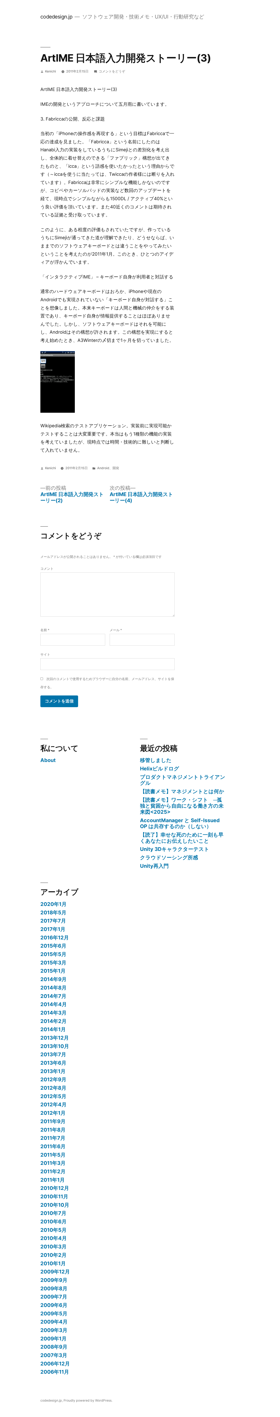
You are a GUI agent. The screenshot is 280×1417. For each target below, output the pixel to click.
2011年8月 (53, 1130)
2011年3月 (53, 1163)
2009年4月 (54, 1322)
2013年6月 (53, 1063)
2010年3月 (53, 1246)
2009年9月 (53, 1280)
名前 (44, 630)
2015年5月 (53, 954)
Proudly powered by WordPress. (88, 1400)
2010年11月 (54, 1196)
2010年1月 (53, 1263)
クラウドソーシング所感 (169, 857)
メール (116, 630)
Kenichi (50, 71)
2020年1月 (53, 904)
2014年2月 (53, 1021)
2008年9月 (53, 1347)
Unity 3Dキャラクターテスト (174, 849)
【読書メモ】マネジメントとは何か (182, 791)
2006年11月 (54, 1372)
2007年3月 (53, 1355)
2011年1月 (52, 1180)
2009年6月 (53, 1305)
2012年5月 (53, 1096)
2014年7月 (53, 996)
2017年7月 (53, 921)
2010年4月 (53, 1238)
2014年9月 (53, 979)
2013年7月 (53, 1054)
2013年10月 (54, 1046)
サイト (45, 654)
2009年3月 (53, 1330)
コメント (46, 569)
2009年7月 (53, 1297)
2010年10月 (54, 1205)
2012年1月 (53, 1113)
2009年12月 (55, 1272)
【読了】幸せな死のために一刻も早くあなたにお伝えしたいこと (181, 838)
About (48, 760)
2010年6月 (53, 1221)
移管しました (156, 760)
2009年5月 (53, 1313)
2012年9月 (53, 1079)
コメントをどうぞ (112, 71)
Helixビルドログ (159, 768)
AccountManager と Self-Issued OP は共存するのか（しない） (180, 823)
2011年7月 (52, 1138)
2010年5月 (53, 1230)
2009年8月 (53, 1288)
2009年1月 (53, 1338)
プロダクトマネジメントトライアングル (182, 780)
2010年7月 (53, 1213)
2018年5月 (53, 912)
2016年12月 (54, 937)
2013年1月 (53, 1071)
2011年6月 (53, 1146)
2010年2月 (53, 1255)
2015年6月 (53, 946)
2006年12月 (55, 1364)
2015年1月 (53, 971)
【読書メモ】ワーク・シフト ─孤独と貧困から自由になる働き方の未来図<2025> (182, 806)
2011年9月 (53, 1121)
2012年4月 (53, 1104)
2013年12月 (54, 1038)
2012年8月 (53, 1088)
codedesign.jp (56, 17)
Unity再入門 (154, 866)
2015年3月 (53, 963)
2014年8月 (53, 988)
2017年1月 (52, 929)
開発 (116, 468)
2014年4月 (53, 1004)
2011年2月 (53, 1171)
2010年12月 (54, 1188)
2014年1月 (53, 1029)
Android (103, 468)
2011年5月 (53, 1155)
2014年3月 (53, 1013)
